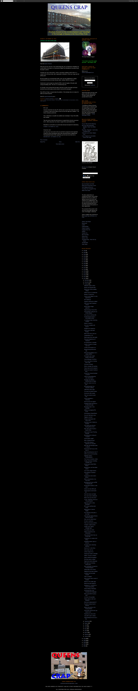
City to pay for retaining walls (90, 314)
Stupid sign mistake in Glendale (90, 553)
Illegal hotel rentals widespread (90, 561)
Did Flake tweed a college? (89, 559)
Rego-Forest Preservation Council (89, 185)
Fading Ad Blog (85, 226)
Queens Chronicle (48, 63)
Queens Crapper (49, 98)
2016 (84, 269)
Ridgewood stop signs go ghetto (91, 571)
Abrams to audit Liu (88, 323)
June (86, 626)
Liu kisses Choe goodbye (89, 597)
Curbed (83, 224)
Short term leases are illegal (90, 494)
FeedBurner (92, 85)
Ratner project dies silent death (90, 337)
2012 (84, 276)
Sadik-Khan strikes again (89, 389)
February (87, 634)
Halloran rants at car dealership (90, 292)
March (86, 632)
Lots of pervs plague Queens (90, 470)
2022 (84, 258)
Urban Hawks (84, 244)
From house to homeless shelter (91, 459)
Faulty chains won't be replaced (90, 368)
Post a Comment (43, 139)
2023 (84, 256)
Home (60, 141)
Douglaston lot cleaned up (89, 328)
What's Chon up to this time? (90, 497)
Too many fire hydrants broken (90, 391)
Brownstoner (84, 223)
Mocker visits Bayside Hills (90, 287)
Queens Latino (85, 237)
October (86, 283)
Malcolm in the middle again (90, 581)
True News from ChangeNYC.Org (89, 188)
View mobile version (60, 144)
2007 (84, 644)
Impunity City (84, 233)
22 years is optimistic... (89, 521)
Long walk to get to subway (90, 615)
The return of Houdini (88, 364)
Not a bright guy (87, 299)
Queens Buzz (85, 236)
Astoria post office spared (89, 393)
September (87, 621)
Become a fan (85, 167)
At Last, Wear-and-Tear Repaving (89, 123)
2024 (84, 254)
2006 (84, 646)
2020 (84, 261)
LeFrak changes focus (89, 551)
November (87, 282)
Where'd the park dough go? (90, 583)
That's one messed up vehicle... (91, 522)
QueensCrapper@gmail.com (88, 72)
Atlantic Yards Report (86, 221)
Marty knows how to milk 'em (90, 333)
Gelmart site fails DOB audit (90, 488)
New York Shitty (85, 234)
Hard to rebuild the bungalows (90, 557)
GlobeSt (83, 231)
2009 (84, 640)
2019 (84, 263)
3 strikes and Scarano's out (90, 347)
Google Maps (87, 215)
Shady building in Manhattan (90, 588)
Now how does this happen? (90, 401)
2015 (84, 271)
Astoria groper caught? (89, 438)
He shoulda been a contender (90, 342)
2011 (84, 278)
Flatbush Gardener (86, 228)
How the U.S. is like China (89, 548)
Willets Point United (86, 190)
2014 (84, 273)
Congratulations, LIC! (88, 335)
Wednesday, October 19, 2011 (52, 136)
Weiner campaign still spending (90, 366)
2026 (84, 250)
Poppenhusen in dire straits (90, 613)
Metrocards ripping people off (90, 602)
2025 (84, 252)
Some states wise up (88, 549)
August (86, 623)
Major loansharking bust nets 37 (91, 452)
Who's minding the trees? (89, 440)
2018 (84, 265)
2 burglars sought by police (89, 524)
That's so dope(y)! (88, 576)
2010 (84, 638)
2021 (84, 259)
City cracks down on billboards (90, 495)
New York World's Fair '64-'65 (88, 183)
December (87, 280)
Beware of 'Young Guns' (89, 294)
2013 (84, 274)
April (86, 630)
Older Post (77, 141)
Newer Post (42, 141)
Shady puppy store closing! (90, 569)
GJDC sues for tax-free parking (90, 453)
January (86, 636)
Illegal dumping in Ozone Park (90, 309)
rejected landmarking (48, 96)
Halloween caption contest (89, 285)
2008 (84, 642)
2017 (84, 267)
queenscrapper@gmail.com (69, 683)
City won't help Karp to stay (90, 415)
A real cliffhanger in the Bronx (90, 359)
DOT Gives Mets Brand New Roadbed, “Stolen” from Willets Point (89, 127)
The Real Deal (85, 242)
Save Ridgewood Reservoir (87, 187)
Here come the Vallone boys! (90, 519)
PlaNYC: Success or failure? (90, 555)
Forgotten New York (86, 229)
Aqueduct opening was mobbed (90, 301)
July (86, 625)
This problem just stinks (89, 529)
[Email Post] (60, 98)
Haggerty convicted (88, 417)
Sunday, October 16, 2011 (50, 126)
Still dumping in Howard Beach (90, 413)
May (86, 628)
